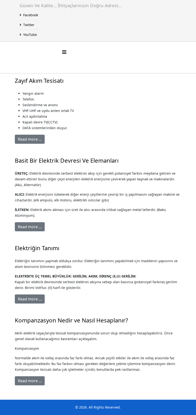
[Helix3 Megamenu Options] (64, 52)
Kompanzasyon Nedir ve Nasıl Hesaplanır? (71, 320)
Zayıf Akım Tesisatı (39, 80)
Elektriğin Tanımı (37, 248)
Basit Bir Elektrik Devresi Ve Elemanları (67, 160)
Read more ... (30, 139)
